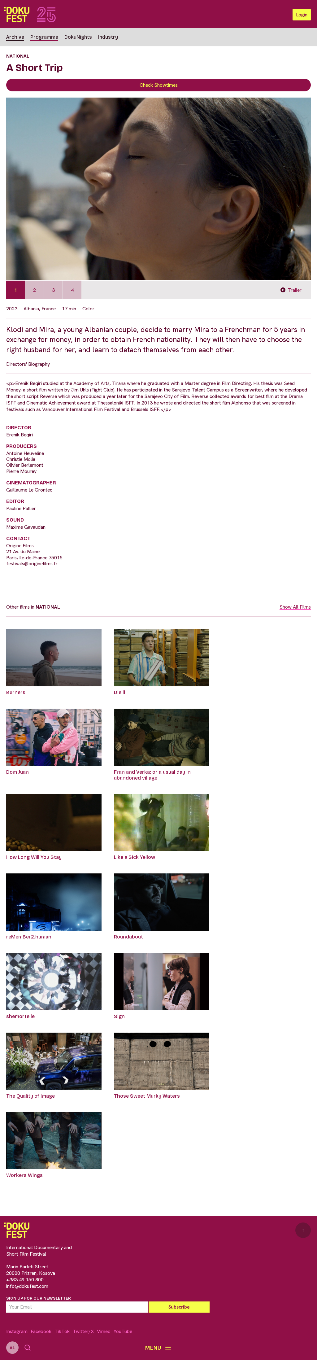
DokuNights (78, 37)
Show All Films (295, 607)
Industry (108, 37)
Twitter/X (83, 1331)
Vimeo (104, 1331)
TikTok (62, 1331)
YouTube (123, 1331)
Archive (15, 37)
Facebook (41, 1331)
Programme (44, 37)
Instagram (17, 1331)
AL (12, 1347)
